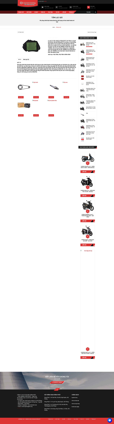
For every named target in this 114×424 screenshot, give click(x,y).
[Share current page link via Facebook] (18, 30)
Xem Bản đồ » (19, 408)
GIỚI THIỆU (57, 419)
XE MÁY (63, 419)
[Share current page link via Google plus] (21, 30)
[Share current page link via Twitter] (19, 30)
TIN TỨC (82, 419)
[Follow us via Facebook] (57, 389)
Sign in (45, 1)
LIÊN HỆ (87, 419)
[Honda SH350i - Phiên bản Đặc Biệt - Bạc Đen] (87, 231)
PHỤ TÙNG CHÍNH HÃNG (64, 54)
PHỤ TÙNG (55, 54)
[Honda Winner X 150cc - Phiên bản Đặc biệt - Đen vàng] (87, 205)
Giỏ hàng (92, 6)
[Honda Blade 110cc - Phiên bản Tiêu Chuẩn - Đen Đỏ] (87, 299)
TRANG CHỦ (50, 419)
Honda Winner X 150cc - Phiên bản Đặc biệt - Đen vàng (88, 215)
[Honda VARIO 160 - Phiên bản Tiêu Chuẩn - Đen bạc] (87, 181)
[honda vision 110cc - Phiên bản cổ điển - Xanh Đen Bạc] (87, 157)
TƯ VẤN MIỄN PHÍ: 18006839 (57, 382)
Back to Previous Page (92, 32)
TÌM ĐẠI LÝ (93, 419)
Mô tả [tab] (19, 59)
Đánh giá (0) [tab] (26, 59)
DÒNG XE (69, 419)
